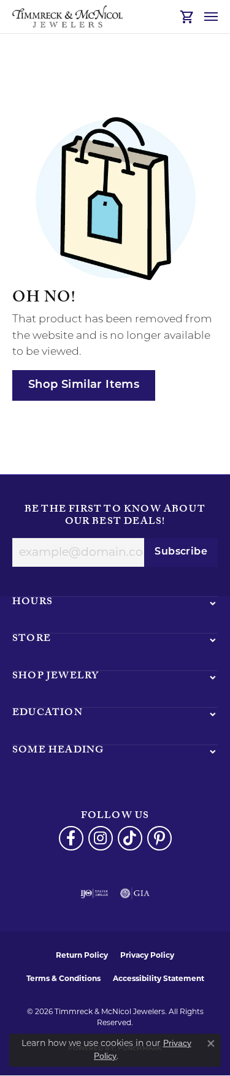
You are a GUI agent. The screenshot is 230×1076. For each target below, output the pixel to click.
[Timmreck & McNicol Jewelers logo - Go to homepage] (67, 16)
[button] (187, 16)
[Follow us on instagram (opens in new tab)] (100, 838)
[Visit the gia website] (135, 893)
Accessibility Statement (158, 978)
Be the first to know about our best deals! (115, 516)
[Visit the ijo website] (94, 893)
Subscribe (181, 552)
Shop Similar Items (83, 385)
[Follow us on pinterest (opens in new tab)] (159, 838)
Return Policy (82, 955)
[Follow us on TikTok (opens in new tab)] (130, 838)
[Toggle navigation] (211, 16)
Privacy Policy (147, 955)
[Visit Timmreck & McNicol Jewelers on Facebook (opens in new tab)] (71, 838)
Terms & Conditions (63, 978)
